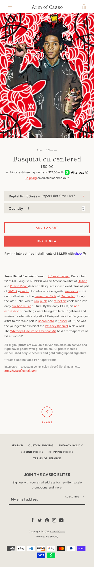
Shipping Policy (61, 452)
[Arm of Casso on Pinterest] (47, 520)
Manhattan (68, 296)
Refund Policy (32, 452)
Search (17, 445)
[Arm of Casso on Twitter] (40, 520)
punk (43, 301)
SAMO (12, 291)
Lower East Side (45, 296)
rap (36, 301)
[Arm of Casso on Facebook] (32, 520)
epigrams (71, 291)
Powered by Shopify (47, 536)
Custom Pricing (41, 445)
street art (60, 301)
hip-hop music (21, 306)
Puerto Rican (19, 286)
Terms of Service (47, 458)
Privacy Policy (71, 445)
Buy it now (47, 241)
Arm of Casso (47, 6)
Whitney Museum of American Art (33, 331)
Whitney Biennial (56, 326)
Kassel (62, 321)
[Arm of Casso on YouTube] (61, 520)
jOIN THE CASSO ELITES (47, 474)
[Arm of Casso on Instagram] (54, 520)
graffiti (24, 291)
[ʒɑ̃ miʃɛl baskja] (59, 276)
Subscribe (72, 496)
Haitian (82, 281)
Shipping (31, 178)
